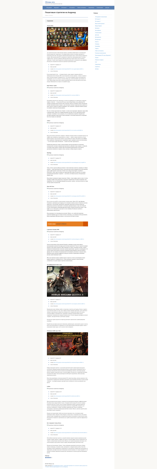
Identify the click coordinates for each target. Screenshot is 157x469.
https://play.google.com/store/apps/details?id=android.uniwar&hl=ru (67, 396)
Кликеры (97, 44)
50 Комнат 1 (64, 7)
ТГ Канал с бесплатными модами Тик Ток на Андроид (56, 466)
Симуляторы (91, 7)
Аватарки (97, 28)
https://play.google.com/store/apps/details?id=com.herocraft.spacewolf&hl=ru (69, 362)
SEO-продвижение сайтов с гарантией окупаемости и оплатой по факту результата (69, 465)
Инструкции (98, 39)
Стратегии (51, 15)
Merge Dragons (98, 25)
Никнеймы (97, 46)
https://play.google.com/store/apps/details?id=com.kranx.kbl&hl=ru (67, 95)
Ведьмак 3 (56, 7)
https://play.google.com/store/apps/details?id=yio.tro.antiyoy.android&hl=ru (68, 130)
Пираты (97, 48)
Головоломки (100, 7)
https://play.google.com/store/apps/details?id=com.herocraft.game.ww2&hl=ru (69, 239)
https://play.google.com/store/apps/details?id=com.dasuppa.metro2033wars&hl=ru (69, 196)
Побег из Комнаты (81, 7)
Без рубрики (98, 30)
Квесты (97, 41)
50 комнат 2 (72, 7)
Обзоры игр (50, 2)
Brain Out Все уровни (99, 23)
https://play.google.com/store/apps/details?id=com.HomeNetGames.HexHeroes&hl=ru (70, 432)
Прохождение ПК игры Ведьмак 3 (103, 55)
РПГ (96, 62)
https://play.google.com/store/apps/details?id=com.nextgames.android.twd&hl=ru (69, 303)
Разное (96, 57)
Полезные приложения (100, 53)
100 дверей (49, 7)
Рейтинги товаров (99, 59)
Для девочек (98, 37)
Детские (107, 7)
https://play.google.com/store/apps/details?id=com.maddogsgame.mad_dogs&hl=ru (70, 162)
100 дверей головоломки (101, 16)
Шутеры (97, 69)
